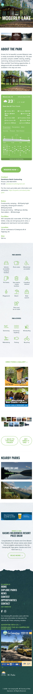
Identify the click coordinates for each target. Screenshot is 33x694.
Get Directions (25, 441)
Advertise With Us (9, 625)
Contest (5, 597)
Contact (5, 604)
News (4, 594)
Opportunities (9, 600)
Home (4, 587)
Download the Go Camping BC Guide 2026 (15, 628)
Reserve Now (10, 169)
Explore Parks (9, 590)
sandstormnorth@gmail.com (15, 184)
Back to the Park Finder (9, 441)
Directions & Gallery (16, 362)
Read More (15, 555)
